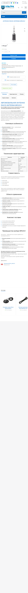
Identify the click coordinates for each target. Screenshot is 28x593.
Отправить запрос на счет (14, 76)
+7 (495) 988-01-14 (6, 2)
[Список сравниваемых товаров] (18, 8)
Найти (24, 12)
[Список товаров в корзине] (26, 8)
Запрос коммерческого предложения (15, 80)
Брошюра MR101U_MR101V (9, 263)
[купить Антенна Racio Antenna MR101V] (14, 34)
